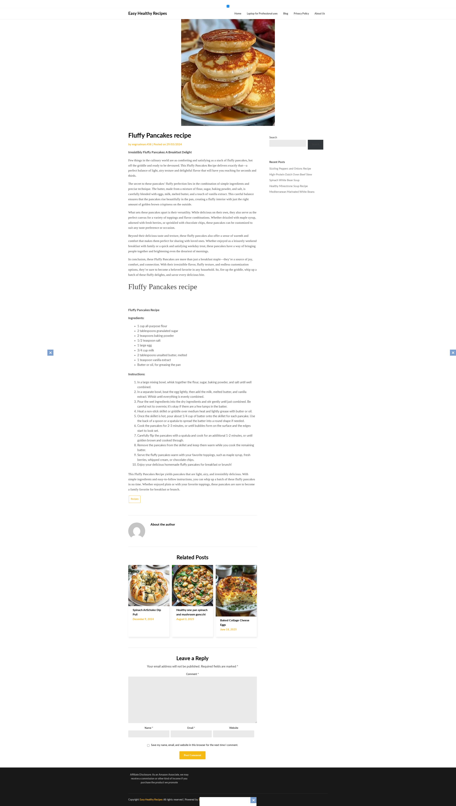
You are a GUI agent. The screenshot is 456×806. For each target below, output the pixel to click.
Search (273, 137)
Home (237, 13)
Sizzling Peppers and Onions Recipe (290, 168)
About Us (320, 13)
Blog (285, 13)
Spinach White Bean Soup (284, 180)
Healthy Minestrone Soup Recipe (288, 186)
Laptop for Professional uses (262, 13)
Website (233, 728)
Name (149, 728)
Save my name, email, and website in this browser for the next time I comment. (194, 745)
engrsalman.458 (141, 144)
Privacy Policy (301, 13)
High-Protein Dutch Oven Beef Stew (290, 174)
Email (191, 728)
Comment (192, 674)
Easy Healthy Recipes (147, 13)
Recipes (135, 499)
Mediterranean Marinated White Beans (292, 192)
